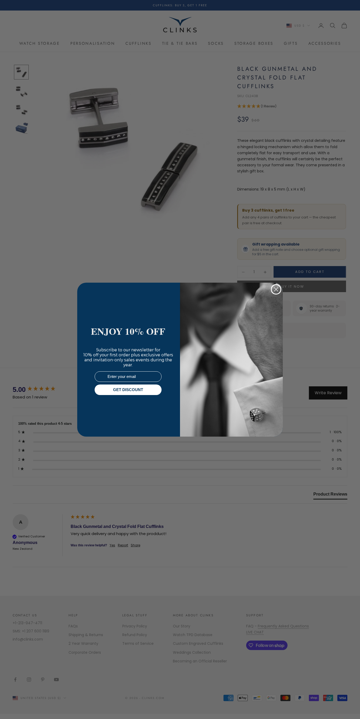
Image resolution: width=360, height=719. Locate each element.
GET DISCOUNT (128, 389)
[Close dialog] (276, 289)
